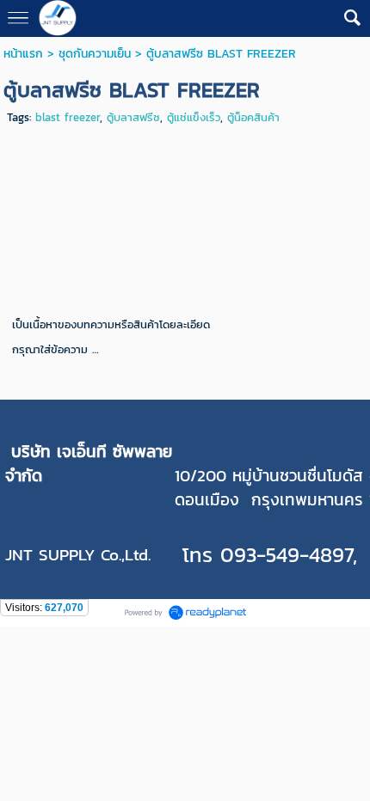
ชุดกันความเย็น (95, 54)
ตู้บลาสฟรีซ (133, 117)
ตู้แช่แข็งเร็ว (193, 117)
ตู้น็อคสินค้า (253, 117)
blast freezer (67, 117)
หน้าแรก (23, 54)
